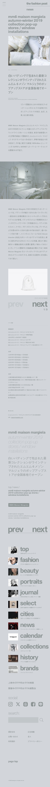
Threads (25, 704)
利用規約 (11, 741)
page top (13, 761)
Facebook (33, 704)
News (29, 9)
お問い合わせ (13, 736)
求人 (29, 736)
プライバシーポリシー (35, 741)
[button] (37, 303)
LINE (40, 704)
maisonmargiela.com (17, 417)
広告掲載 (31, 732)
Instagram (10, 704)
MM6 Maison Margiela (18, 505)
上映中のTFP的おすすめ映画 (21, 682)
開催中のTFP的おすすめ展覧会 (22, 688)
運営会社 (11, 732)
